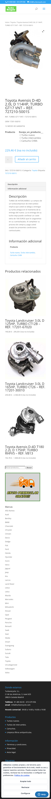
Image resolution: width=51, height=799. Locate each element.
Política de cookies (22, 775)
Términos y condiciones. (17, 744)
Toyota (13, 22)
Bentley (8, 518)
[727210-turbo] (19, 79)
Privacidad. (11, 748)
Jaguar (7, 568)
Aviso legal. (11, 752)
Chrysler (8, 530)
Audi (7, 514)
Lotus (7, 591)
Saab (7, 630)
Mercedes (9, 599)
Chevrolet (9, 526)
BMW (7, 522)
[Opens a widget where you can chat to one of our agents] (42, 794)
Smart (7, 642)
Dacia (7, 537)
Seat (7, 634)
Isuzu (7, 561)
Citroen (8, 534)
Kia (6, 576)
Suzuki (8, 653)
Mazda (8, 595)
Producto (10, 132)
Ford (7, 549)
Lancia (7, 580)
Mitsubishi (9, 607)
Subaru (8, 649)
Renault (8, 626)
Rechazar (25, 787)
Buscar (29, 467)
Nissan (8, 611)
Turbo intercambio (28, 252)
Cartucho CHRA (16, 255)
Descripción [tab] (13, 184)
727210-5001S (11, 173)
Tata (7, 657)
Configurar (25, 793)
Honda (8, 553)
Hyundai (8, 557)
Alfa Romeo (9, 510)
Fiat (6, 545)
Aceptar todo (25, 781)
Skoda (7, 638)
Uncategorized (11, 665)
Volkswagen (10, 668)
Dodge (7, 541)
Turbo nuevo (15, 252)
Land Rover (9, 584)
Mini (7, 603)
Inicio (7, 22)
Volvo (7, 672)
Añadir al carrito (27, 159)
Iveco (7, 564)
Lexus (7, 588)
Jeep (7, 572)
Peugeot (8, 618)
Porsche (8, 622)
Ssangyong (9, 645)
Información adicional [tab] (17, 188)
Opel (7, 615)
